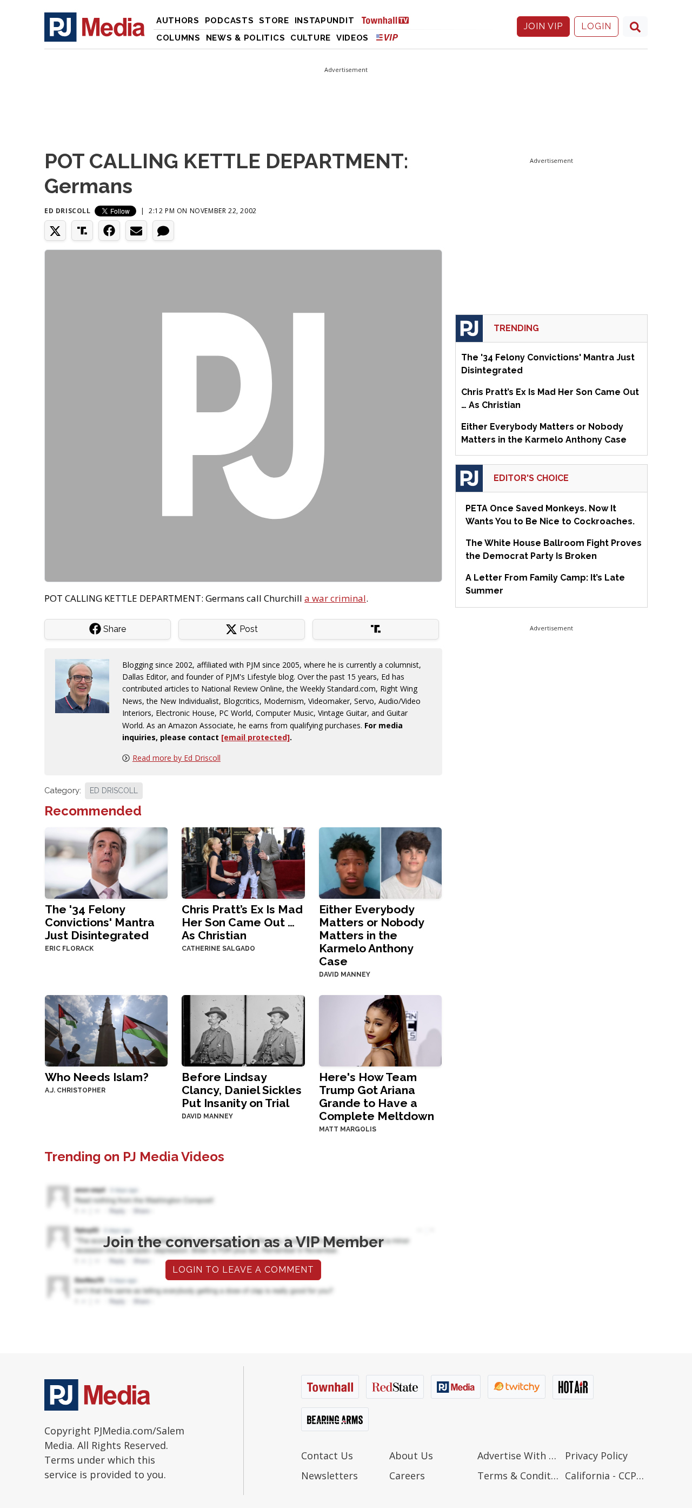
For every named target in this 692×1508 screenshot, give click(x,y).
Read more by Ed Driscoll (176, 758)
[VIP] (387, 37)
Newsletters (329, 1475)
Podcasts (229, 20)
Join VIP (543, 26)
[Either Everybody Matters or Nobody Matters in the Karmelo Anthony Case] (380, 862)
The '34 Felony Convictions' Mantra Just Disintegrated (100, 922)
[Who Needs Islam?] (106, 1030)
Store (274, 20)
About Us (411, 1455)
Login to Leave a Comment (243, 1270)
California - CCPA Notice (606, 1475)
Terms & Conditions (518, 1475)
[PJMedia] (94, 26)
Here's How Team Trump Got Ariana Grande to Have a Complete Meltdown (376, 1096)
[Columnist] (86, 685)
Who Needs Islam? (97, 1077)
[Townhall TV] (389, 19)
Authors (177, 20)
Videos (352, 38)
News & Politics (245, 38)
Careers (407, 1475)
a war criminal (335, 598)
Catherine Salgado (218, 948)
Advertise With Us (518, 1455)
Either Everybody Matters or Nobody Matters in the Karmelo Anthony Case (371, 935)
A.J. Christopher (75, 1090)
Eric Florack (69, 948)
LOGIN (596, 26)
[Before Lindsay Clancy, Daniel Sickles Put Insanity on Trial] (243, 1030)
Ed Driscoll (67, 210)
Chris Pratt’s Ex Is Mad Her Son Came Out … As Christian (242, 922)
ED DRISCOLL (114, 790)
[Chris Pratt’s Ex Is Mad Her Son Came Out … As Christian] (243, 862)
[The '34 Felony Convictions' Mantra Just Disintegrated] (106, 862)
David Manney (344, 974)
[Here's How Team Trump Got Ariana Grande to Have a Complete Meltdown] (380, 1030)
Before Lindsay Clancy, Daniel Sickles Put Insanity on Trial (242, 1090)
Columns (178, 38)
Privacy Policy (596, 1455)
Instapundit (325, 20)
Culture (310, 38)
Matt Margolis (347, 1129)
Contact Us (327, 1455)
